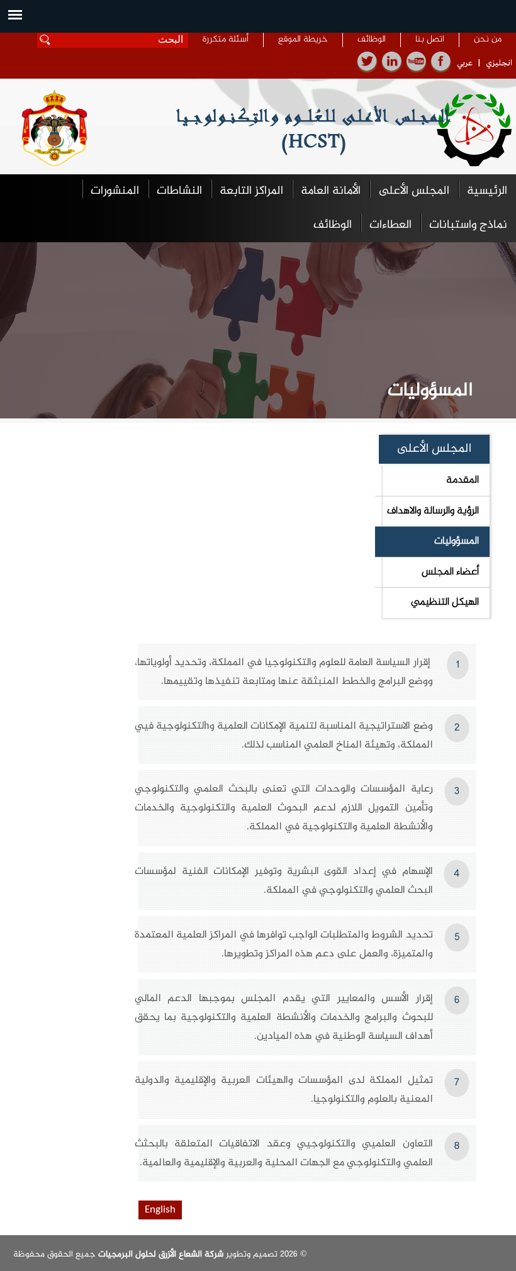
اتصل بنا (429, 39)
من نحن (488, 39)
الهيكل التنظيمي (445, 602)
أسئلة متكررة (226, 39)
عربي (465, 63)
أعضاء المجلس (450, 572)
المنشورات (115, 191)
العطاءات (390, 225)
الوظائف (371, 39)
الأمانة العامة (331, 191)
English (160, 1209)
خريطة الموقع (303, 39)
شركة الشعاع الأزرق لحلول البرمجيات (159, 1254)
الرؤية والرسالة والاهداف (433, 511)
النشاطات (179, 191)
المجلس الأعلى (413, 191)
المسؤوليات (456, 541)
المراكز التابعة (251, 191)
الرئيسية (487, 191)
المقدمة (462, 480)
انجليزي (499, 63)
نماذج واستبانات (468, 225)
